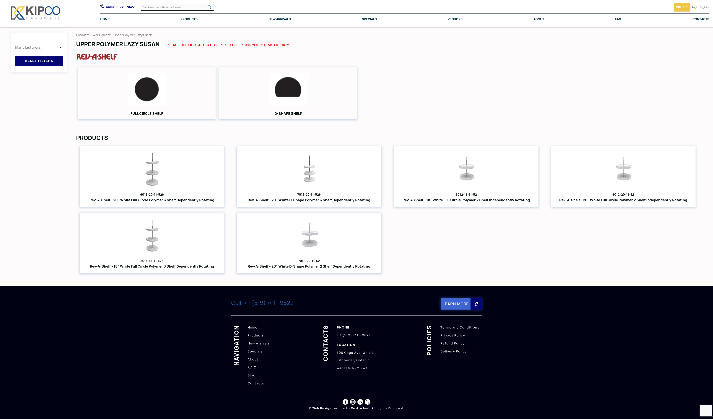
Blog (251, 375)
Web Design (321, 408)
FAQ (618, 19)
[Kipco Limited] (36, 13)
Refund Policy (452, 343)
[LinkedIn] (360, 402)
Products (189, 19)
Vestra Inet (360, 408)
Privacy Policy (452, 335)
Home (104, 19)
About (539, 19)
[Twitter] (367, 402)
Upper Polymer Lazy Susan (133, 35)
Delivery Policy (453, 351)
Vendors (455, 19)
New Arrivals (279, 19)
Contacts (700, 19)
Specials (369, 19)
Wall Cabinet (101, 35)
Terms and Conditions (459, 327)
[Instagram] (353, 402)
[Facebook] (345, 402)
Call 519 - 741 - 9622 (120, 7)
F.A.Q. (253, 367)
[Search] (209, 7)
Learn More (456, 303)
